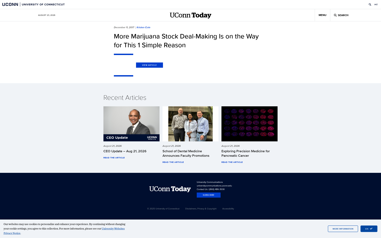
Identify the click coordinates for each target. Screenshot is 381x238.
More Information (343, 228)
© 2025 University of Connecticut (163, 208)
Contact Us (202, 189)
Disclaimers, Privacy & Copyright (200, 208)
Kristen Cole (143, 27)
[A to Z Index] (376, 4)
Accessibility (228, 208)
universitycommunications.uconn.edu (214, 185)
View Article (149, 65)
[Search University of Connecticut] (370, 4)
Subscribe (208, 195)
